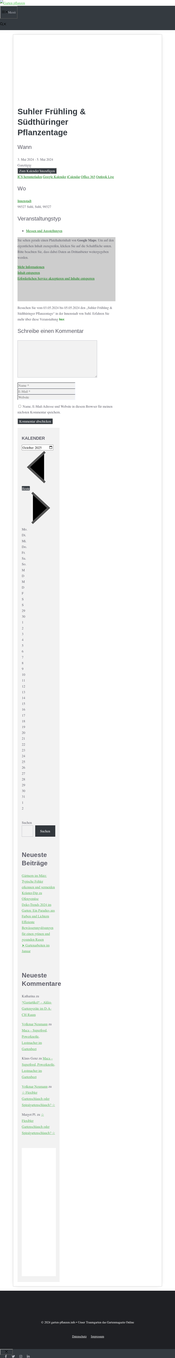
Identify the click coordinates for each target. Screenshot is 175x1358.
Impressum (97, 1336)
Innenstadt (24, 200)
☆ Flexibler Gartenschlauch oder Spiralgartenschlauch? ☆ (38, 1098)
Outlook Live (105, 176)
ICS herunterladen (30, 176)
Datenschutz (79, 1336)
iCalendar (73, 176)
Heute (26, 488)
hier (61, 319)
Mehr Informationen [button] (31, 267)
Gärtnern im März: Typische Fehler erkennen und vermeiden (38, 881)
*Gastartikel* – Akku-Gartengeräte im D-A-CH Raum (37, 1008)
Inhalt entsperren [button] (29, 272)
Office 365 (88, 176)
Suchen (27, 822)
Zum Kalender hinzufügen (37, 171)
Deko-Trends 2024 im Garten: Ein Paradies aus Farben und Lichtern (38, 910)
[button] (3, 24)
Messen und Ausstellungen (44, 230)
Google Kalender (54, 176)
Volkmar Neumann (35, 1024)
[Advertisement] (66, 71)
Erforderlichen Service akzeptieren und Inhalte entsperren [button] (56, 278)
